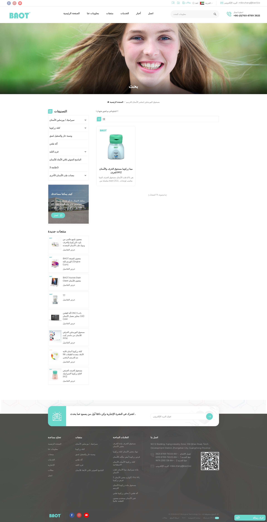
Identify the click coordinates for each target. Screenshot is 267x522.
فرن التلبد (54, 151)
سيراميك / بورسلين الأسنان (62, 120)
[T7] (55, 299)
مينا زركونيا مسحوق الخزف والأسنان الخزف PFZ (116, 171)
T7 (64, 295)
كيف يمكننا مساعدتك (61, 193)
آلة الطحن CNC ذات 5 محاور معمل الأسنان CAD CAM (73, 316)
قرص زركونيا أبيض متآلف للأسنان (126, 457)
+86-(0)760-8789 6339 (167, 457)
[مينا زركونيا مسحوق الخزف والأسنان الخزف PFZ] (116, 145)
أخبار (138, 13)
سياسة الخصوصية (194, 518)
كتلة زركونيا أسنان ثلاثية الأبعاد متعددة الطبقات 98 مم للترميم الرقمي (73, 354)
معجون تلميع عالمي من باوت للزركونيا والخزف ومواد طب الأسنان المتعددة (74, 242)
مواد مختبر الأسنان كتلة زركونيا (125, 451)
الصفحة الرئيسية (71, 13)
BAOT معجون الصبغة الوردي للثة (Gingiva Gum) (72, 261)
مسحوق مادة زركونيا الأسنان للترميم (124, 486)
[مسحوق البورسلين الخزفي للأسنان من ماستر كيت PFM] (55, 336)
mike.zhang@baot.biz (249, 3)
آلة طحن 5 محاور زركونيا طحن (125, 493)
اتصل (150, 13)
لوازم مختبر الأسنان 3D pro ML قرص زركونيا (126, 478)
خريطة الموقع (174, 518)
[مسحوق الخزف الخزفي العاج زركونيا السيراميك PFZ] (55, 374)
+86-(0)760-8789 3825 (246, 15)
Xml (183, 518)
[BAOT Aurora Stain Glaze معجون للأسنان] (55, 281)
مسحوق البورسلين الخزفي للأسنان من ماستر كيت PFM (74, 335)
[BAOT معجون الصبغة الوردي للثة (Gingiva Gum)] (55, 262)
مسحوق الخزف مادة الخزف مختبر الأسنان (124, 445)
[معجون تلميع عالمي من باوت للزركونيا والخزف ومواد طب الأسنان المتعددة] (55, 243)
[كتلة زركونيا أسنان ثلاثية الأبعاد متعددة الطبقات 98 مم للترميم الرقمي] (55, 355)
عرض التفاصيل (69, 250)
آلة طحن (53, 143)
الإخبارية (51, 465)
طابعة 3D (54, 167)
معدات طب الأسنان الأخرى (62, 175)
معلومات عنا (93, 13)
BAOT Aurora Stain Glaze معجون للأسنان (72, 279)
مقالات (188, 2)
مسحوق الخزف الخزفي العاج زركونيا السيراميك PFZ (72, 373)
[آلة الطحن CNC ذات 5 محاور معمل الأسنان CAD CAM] (55, 317)
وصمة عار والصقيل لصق (61, 136)
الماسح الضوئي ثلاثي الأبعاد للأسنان (65, 159)
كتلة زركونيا (55, 128)
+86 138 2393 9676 (165, 460)
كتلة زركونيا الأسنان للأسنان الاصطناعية (124, 463)
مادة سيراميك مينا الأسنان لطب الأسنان (126, 471)
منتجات (109, 13)
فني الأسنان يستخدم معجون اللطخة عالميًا (124, 499)
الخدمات (125, 13)
